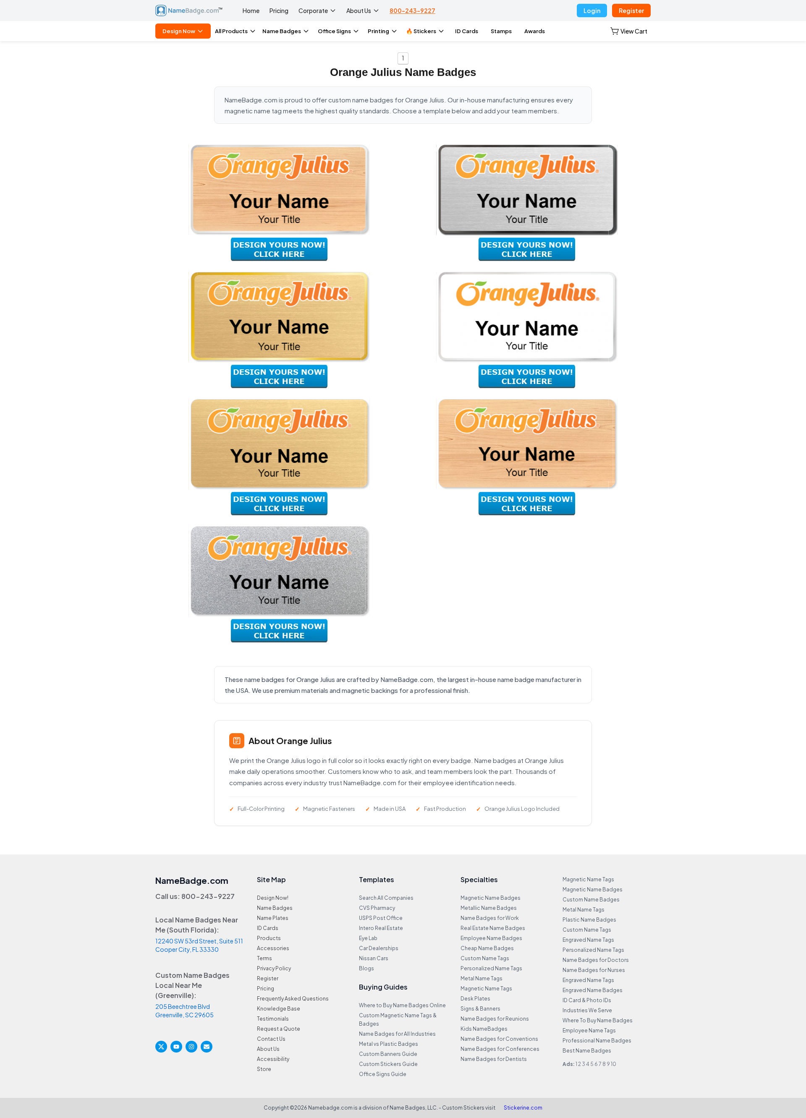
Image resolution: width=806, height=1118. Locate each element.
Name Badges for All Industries (397, 1034)
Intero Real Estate (381, 928)
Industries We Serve (587, 1010)
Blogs (366, 968)
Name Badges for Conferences (500, 1049)
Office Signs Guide (382, 1074)
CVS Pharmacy (377, 908)
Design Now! (272, 898)
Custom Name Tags (485, 958)
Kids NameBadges (484, 1029)
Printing (378, 31)
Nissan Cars (373, 958)
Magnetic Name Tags (486, 988)
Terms (264, 958)
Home (251, 10)
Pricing (279, 10)
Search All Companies (386, 898)
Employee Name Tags (589, 1030)
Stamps (501, 31)
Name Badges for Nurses (594, 970)
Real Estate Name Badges (493, 928)
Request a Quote (278, 1029)
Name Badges (281, 31)
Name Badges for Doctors (596, 960)
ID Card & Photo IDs (587, 1000)
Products (269, 938)
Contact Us (271, 1039)
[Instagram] (191, 1047)
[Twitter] (161, 1047)
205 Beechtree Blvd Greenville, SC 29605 (184, 1011)
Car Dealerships (378, 948)
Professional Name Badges (597, 1040)
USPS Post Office (381, 918)
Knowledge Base (278, 1009)
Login (592, 10)
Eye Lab (368, 938)
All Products (231, 31)
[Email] (206, 1047)
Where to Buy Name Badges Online (402, 1005)
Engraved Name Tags (588, 940)
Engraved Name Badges (593, 990)
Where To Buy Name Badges (598, 1020)
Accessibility (273, 1059)
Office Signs (334, 31)
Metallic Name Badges (489, 908)
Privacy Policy (274, 968)
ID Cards (466, 31)
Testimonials (273, 1019)
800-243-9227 (412, 10)
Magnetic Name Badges (491, 898)
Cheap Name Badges (487, 948)
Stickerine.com (523, 1108)
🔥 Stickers (421, 31)
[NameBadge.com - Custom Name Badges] (188, 10)
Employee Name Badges (491, 938)
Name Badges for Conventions (499, 1039)
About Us (358, 10)
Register (631, 10)
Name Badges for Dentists (494, 1059)
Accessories (273, 948)
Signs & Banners (480, 1009)
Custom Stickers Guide (388, 1064)
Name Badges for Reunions (495, 1019)
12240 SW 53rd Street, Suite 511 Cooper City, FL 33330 (199, 945)
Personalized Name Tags (491, 968)
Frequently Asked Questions (293, 998)
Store (264, 1069)
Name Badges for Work (490, 918)
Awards (534, 31)
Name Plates (272, 918)
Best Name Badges (587, 1050)
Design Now (178, 31)
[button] (629, 31)
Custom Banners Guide (388, 1054)
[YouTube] (176, 1047)
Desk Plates (475, 998)
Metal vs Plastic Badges (388, 1044)
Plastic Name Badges (589, 920)
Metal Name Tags (481, 978)
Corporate (313, 10)
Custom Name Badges (591, 899)
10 (613, 1064)
